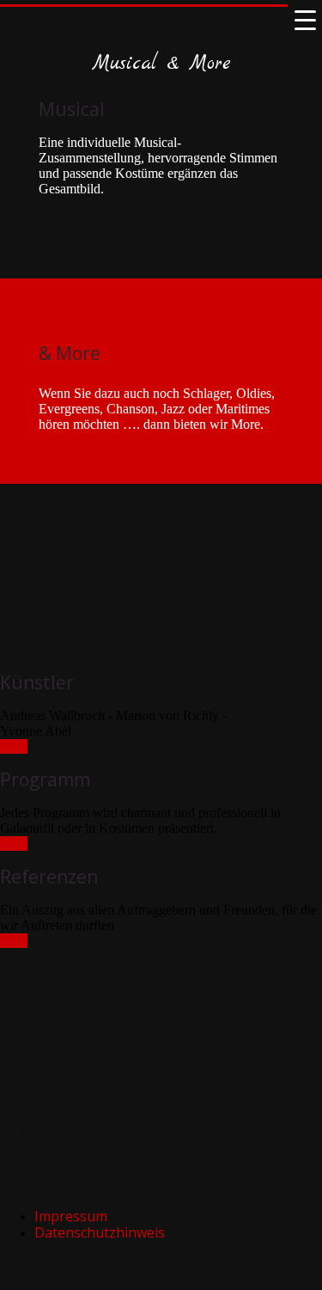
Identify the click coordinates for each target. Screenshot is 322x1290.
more (13, 746)
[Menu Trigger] (305, 19)
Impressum (70, 1216)
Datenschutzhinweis (99, 1232)
